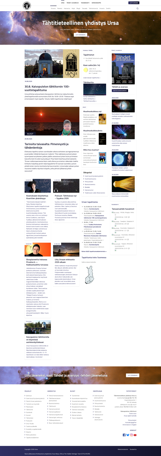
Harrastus (67, 8)
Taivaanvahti (85, 3)
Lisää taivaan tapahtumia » (91, 78)
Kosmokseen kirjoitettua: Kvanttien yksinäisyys (37, 197)
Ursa (62, 3)
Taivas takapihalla (77, 418)
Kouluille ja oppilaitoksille (33, 429)
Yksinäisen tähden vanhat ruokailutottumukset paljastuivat (122, 169)
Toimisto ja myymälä (32, 404)
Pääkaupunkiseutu (54, 420)
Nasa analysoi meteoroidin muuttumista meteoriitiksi (120, 195)
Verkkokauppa (96, 3)
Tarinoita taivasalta (78, 409)
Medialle (87, 187)
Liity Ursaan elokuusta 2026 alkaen (65, 261)
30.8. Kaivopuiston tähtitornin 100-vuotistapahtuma (47, 88)
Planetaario (29, 407)
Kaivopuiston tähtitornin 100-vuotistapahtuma (95, 216)
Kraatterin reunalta (78, 404)
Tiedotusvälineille (31, 426)
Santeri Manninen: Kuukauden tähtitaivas (95, 234)
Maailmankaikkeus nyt (92, 111)
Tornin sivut (132, 413)
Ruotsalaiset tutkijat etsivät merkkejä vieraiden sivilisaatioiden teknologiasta (122, 116)
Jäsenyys (29, 395)
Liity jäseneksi (80, 35)
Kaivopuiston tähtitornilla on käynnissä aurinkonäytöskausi (37, 339)
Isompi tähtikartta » (89, 96)
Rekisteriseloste (123, 449)
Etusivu (53, 8)
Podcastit (29, 421)
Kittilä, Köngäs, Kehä (127, 212)
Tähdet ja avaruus (73, 3)
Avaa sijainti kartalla (130, 416)
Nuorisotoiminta (90, 184)
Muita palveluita (31, 435)
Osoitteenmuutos (90, 179)
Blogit (78, 8)
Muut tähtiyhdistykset (56, 423)
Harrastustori (89, 190)
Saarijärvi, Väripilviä (126, 221)
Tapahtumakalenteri (32, 437)
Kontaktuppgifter (130, 422)
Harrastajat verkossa (55, 417)
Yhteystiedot (89, 181)
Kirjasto (28, 432)
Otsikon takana (76, 412)
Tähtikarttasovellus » (90, 101)
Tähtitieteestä (93, 8)
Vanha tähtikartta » (89, 99)
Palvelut (59, 8)
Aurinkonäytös (94, 209)
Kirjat (73, 8)
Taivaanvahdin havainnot (123, 208)
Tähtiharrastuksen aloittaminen (54, 399)
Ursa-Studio (30, 423)
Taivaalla (84, 8)
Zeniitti (108, 8)
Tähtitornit (29, 409)
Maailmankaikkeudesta (92, 130)
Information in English (129, 425)
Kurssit (28, 415)
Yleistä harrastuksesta (56, 395)
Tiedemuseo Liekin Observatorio (95, 193)
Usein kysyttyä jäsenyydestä (94, 176)
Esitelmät (29, 412)
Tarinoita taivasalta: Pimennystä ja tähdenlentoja (46, 146)
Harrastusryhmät (54, 409)
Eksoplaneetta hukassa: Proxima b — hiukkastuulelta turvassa (37, 262)
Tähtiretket (29, 418)
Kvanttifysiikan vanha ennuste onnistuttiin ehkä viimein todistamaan (121, 143)
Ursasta (101, 8)
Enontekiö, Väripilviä (126, 228)
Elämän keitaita (76, 415)
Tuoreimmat (75, 395)
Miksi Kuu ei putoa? (91, 149)
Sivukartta (133, 449)
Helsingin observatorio (98, 418)
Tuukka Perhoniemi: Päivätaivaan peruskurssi (93, 225)
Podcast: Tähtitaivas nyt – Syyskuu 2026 (66, 197)
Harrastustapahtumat (56, 414)
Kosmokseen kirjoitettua (79, 398)
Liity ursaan (134, 3)
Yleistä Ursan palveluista (33, 401)
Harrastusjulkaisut (54, 412)
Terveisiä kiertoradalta (79, 401)
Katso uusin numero (120, 91)
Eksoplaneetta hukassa (79, 407)
